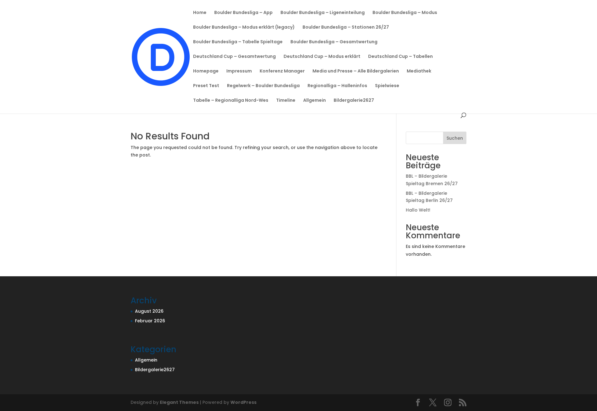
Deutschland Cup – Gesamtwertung (234, 56)
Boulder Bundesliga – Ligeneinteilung (322, 13)
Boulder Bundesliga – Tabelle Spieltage (238, 42)
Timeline (285, 100)
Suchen (455, 138)
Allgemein (314, 100)
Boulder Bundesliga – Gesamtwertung (333, 42)
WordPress (243, 402)
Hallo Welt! (418, 210)
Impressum (239, 71)
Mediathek (419, 71)
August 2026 (149, 311)
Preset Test (206, 86)
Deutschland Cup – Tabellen (400, 56)
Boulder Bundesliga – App (243, 13)
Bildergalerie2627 (354, 100)
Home (199, 13)
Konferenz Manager (282, 71)
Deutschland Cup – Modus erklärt (322, 56)
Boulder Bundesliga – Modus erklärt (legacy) (244, 27)
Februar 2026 (150, 321)
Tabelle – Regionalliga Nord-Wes (230, 100)
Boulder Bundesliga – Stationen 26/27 (346, 27)
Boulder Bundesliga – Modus (405, 13)
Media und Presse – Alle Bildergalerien (355, 71)
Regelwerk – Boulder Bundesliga (263, 86)
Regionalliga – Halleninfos (337, 86)
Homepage (206, 71)
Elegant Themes (179, 402)
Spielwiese (387, 86)
